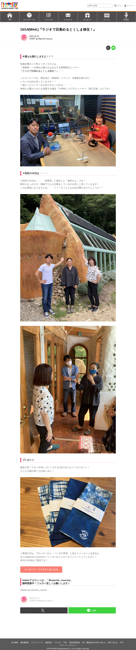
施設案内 (48, 642)
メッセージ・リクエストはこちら (41, 569)
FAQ (65, 642)
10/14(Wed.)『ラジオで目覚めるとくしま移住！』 (58, 29)
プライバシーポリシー (68, 645)
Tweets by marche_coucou (33, 590)
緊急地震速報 (74, 642)
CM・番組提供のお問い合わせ (93, 642)
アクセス (57, 642)
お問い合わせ (112, 642)
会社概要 (14, 642)
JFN (121, 642)
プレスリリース (37, 642)
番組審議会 (24, 642)
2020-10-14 (34, 36)
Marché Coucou (45, 39)
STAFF (32, 39)
